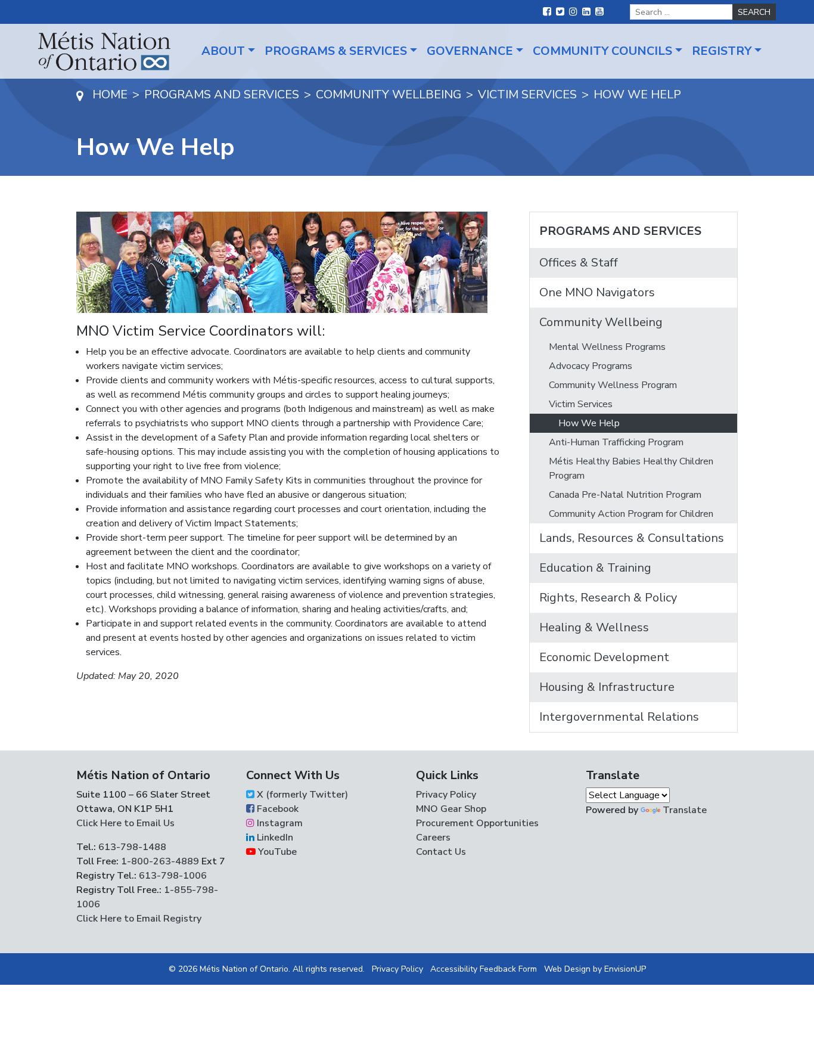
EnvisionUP (625, 969)
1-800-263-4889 (160, 861)
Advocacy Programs (590, 366)
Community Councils (602, 51)
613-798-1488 (132, 847)
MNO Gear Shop (451, 808)
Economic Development (604, 657)
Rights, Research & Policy (608, 598)
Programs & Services (336, 51)
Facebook (276, 808)
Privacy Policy (446, 794)
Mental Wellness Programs (607, 346)
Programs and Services (620, 231)
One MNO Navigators (597, 292)
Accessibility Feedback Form (483, 969)
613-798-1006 (171, 875)
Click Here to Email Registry (138, 918)
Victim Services (581, 404)
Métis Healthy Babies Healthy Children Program (631, 468)
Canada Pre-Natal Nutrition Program (625, 494)
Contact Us (441, 851)
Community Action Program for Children (631, 513)
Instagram (278, 823)
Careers (433, 837)
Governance (470, 51)
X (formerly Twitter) (301, 794)
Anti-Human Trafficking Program (616, 442)
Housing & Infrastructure (607, 687)
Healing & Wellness (594, 627)
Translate (685, 810)
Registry (721, 51)
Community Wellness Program (613, 385)
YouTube (276, 851)
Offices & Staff (578, 263)
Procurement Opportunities (477, 823)
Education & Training (595, 568)
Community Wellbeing (601, 322)
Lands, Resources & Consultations (631, 538)
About (223, 51)
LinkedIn (273, 837)
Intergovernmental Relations (619, 717)
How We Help (589, 423)
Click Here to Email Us (125, 823)
